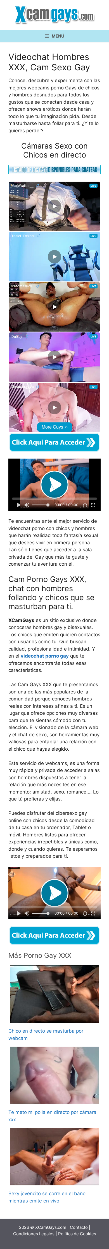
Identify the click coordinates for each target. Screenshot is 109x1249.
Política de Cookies (77, 1233)
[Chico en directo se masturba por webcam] (54, 1019)
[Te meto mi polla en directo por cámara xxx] (54, 1100)
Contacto (79, 1227)
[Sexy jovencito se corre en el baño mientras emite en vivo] (54, 1182)
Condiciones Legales (33, 1233)
